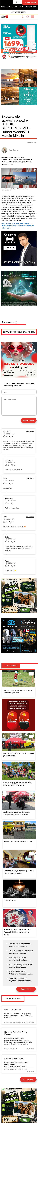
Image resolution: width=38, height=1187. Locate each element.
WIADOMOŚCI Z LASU (14, 28)
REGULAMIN (10, 39)
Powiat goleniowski (14, 25)
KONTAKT (9, 34)
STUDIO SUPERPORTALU (15, 30)
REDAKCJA (10, 37)
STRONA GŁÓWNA (13, 17)
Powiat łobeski (12, 23)
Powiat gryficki (12, 20)
